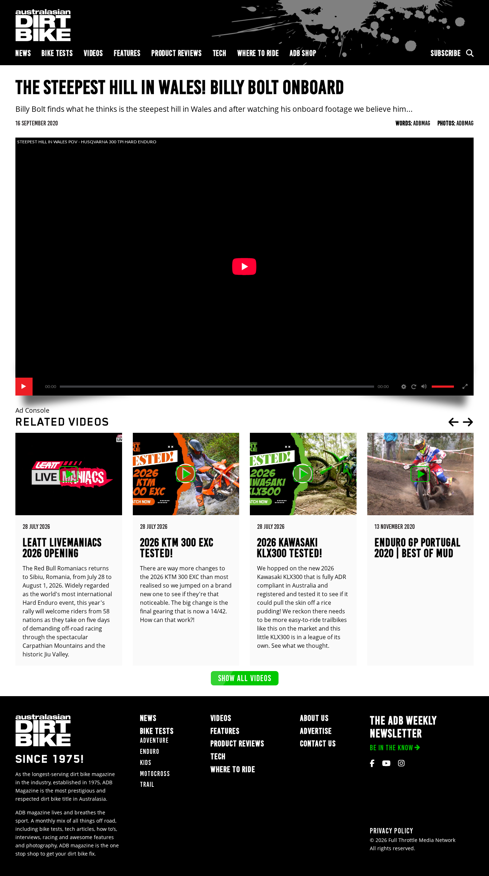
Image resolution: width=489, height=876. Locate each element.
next (468, 422)
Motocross (155, 774)
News (23, 53)
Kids (145, 762)
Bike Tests (57, 53)
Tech (220, 53)
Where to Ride (258, 53)
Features (127, 53)
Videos (93, 53)
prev (453, 422)
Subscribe (446, 53)
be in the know (391, 747)
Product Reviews (176, 53)
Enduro (149, 751)
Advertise (316, 731)
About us (314, 718)
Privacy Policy (391, 831)
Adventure (154, 740)
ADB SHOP (303, 53)
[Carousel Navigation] (461, 422)
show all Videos (244, 678)
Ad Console (32, 410)
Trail (147, 784)
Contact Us (318, 743)
